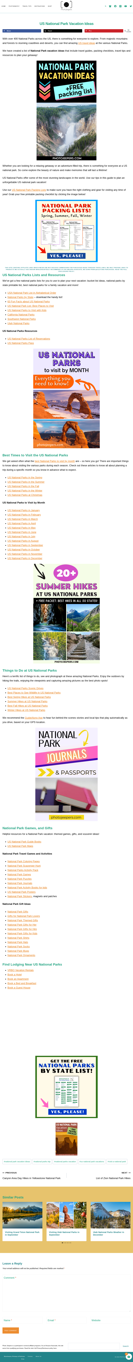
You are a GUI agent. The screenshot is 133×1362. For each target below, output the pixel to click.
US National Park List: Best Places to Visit (30, 305)
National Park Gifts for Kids (22, 933)
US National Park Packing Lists (29, 189)
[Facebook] (115, 6)
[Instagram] (120, 6)
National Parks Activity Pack (22, 870)
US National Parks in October (23, 549)
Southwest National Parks (21, 319)
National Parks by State (20, 297)
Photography (14, 6)
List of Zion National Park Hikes (113, 1176)
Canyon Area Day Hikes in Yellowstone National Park (31, 1176)
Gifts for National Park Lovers (23, 916)
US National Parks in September (25, 545)
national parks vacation (65, 1161)
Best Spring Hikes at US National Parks (29, 697)
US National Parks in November (24, 554)
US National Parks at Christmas (24, 495)
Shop (50, 6)
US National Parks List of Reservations (28, 338)
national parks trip (42, 1161)
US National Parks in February (24, 514)
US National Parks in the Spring (24, 477)
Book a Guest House (18, 987)
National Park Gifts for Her (21, 924)
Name (8, 1320)
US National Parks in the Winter (24, 490)
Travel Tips (26, 6)
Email (51, 1320)
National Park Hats (17, 942)
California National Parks (20, 314)
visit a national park (117, 1161)
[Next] (127, 1221)
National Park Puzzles (19, 878)
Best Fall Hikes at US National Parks (27, 705)
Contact (30, 1356)
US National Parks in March (22, 519)
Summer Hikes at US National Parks (27, 701)
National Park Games (19, 874)
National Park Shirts (18, 937)
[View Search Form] (105, 6)
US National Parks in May (21, 527)
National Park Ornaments (21, 955)
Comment (10, 1277)
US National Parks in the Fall (23, 486)
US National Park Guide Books (24, 841)
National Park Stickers (19, 896)
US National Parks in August (23, 540)
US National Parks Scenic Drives (25, 688)
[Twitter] (131, 6)
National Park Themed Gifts (22, 920)
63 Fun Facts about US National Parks (28, 301)
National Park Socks (18, 946)
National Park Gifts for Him (22, 929)
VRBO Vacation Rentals (20, 970)
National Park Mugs (18, 950)
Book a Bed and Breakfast (21, 983)
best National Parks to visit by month (55, 461)
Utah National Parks (18, 323)
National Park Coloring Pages (23, 861)
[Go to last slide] (5, 1221)
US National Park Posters (21, 891)
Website (96, 1320)
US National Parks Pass (20, 343)
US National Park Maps (20, 846)
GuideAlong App (34, 717)
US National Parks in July (21, 536)
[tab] (62, 1242)
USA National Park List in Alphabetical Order (31, 292)
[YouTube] (125, 6)
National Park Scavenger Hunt (24, 865)
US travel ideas (86, 43)
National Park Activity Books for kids (27, 887)
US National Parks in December (24, 558)
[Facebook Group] (110, 6)
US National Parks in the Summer (25, 481)
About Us (39, 1356)
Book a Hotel (14, 974)
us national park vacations (91, 1161)
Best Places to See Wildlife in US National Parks (34, 692)
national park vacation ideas (17, 1161)
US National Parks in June (21, 532)
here (55, 1348)
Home (4, 6)
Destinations (39, 6)
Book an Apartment (18, 979)
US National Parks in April (21, 523)
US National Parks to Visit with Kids (26, 310)
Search (126, 1346)
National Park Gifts (17, 911)
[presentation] (22, 1215)
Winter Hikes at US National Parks (26, 710)
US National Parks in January (23, 510)
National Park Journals (19, 883)
